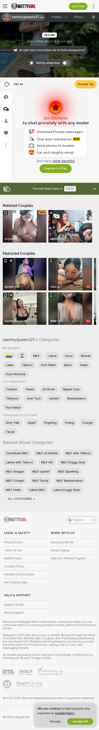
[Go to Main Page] (30, 6)
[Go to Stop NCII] (29, 684)
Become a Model (62, 542)
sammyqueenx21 (18, 339)
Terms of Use (13, 550)
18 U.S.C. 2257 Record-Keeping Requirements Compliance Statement (49, 698)
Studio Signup (60, 550)
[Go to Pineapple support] (7, 684)
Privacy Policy (13, 542)
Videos (59, 17)
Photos (83, 17)
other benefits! (63, 161)
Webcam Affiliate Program (68, 558)
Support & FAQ (14, 604)
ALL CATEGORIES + (21, 498)
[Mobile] (22, 355)
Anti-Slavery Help (15, 582)
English (78, 520)
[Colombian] (9, 355)
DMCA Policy (13, 558)
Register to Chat (55, 168)
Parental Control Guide (19, 574)
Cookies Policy (14, 566)
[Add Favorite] (7, 84)
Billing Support (14, 612)
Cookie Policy (64, 713)
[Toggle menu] (5, 6)
